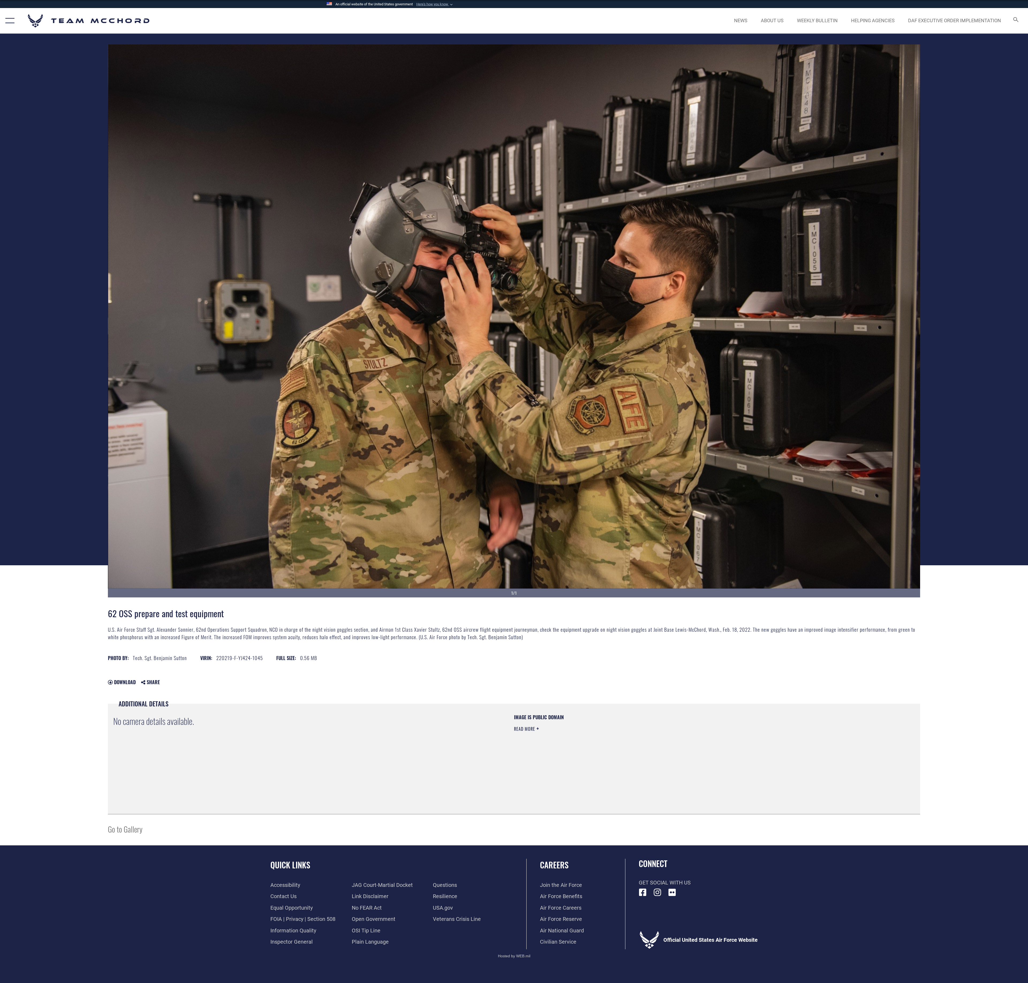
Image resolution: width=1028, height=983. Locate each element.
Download (124, 682)
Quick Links (290, 865)
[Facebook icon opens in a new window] (643, 892)
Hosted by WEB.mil (514, 956)
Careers (554, 865)
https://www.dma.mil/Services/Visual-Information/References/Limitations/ (684, 748)
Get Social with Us (665, 882)
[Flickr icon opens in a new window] (672, 892)
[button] (435, 4)
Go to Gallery (125, 829)
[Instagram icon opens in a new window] (657, 892)
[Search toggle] (1015, 20)
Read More (525, 729)
